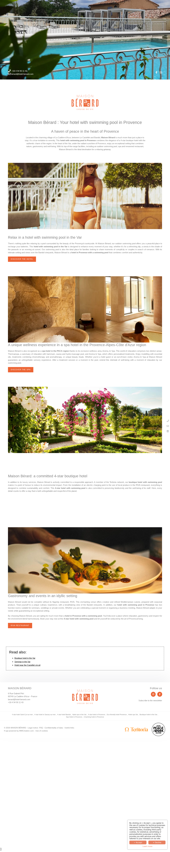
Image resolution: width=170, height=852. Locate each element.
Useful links (69, 728)
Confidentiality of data (54, 728)
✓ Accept (138, 842)
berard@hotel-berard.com (22, 74)
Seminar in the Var (22, 662)
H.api (6, 731)
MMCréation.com (26, 731)
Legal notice (33, 728)
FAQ (41, 728)
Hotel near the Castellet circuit (27, 665)
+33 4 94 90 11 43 (19, 71)
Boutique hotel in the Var (24, 658)
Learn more (147, 846)
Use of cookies (41, 731)
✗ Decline (157, 842)
